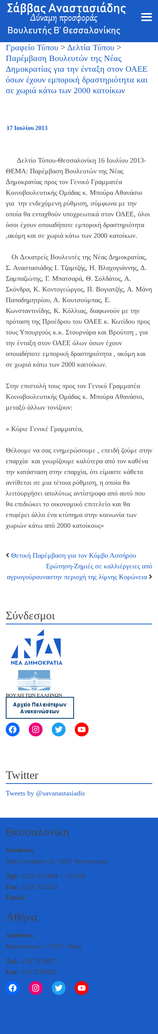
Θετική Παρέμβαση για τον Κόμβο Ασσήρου (73, 555)
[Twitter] (59, 729)
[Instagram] (36, 729)
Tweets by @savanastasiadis (45, 793)
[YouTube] (82, 729)
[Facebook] (13, 729)
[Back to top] (6, 1027)
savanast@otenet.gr (55, 897)
